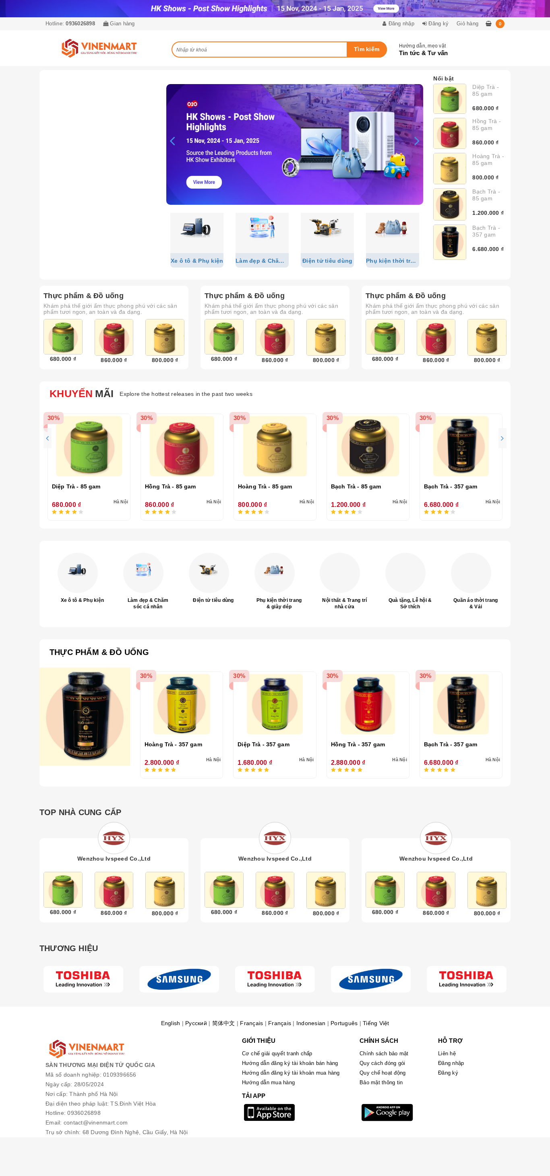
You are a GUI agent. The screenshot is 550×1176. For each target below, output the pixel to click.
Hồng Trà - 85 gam (486, 124)
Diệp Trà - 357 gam (263, 744)
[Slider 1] (294, 144)
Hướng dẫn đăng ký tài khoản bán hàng (290, 1063)
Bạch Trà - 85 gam (486, 195)
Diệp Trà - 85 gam (485, 90)
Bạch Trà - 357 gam (486, 231)
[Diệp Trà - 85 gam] (449, 99)
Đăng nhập (451, 1063)
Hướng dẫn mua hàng (268, 1082)
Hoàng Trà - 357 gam (173, 744)
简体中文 (223, 1023)
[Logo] (83, 979)
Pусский (196, 1023)
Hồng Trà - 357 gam (358, 744)
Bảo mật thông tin (381, 1082)
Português (344, 1023)
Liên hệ (447, 1053)
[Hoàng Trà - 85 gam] (449, 168)
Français (251, 1023)
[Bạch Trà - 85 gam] (449, 204)
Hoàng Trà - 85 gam (488, 159)
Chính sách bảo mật (384, 1053)
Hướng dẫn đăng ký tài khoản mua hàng (291, 1073)
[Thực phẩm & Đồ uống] (84, 716)
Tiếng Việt (376, 1023)
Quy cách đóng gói (382, 1063)
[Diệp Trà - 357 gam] (275, 704)
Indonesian (311, 1023)
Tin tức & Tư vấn (423, 52)
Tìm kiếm (366, 49)
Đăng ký (448, 1073)
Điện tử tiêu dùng (213, 600)
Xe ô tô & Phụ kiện (82, 600)
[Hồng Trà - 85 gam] (449, 133)
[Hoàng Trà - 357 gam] (182, 704)
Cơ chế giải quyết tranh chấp (277, 1053)
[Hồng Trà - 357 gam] (368, 704)
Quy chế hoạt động (382, 1073)
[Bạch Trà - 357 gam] (449, 242)
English (170, 1023)
